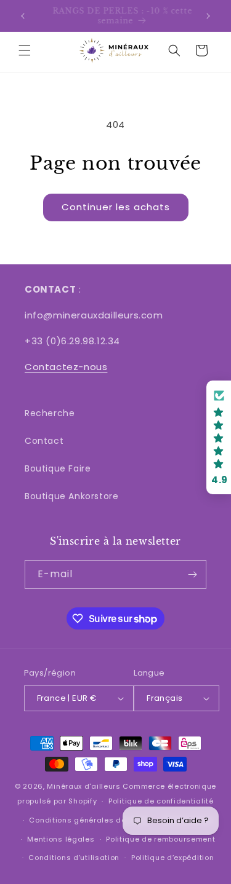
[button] (24, 50)
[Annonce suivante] (208, 16)
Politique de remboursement (160, 839)
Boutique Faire (58, 468)
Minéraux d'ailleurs (83, 786)
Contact (44, 441)
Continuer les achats (116, 206)
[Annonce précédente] (22, 16)
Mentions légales (60, 839)
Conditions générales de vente (89, 820)
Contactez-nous (66, 366)
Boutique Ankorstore (71, 496)
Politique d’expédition (172, 857)
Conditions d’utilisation (74, 857)
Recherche (50, 413)
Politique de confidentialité (161, 801)
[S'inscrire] (192, 574)
